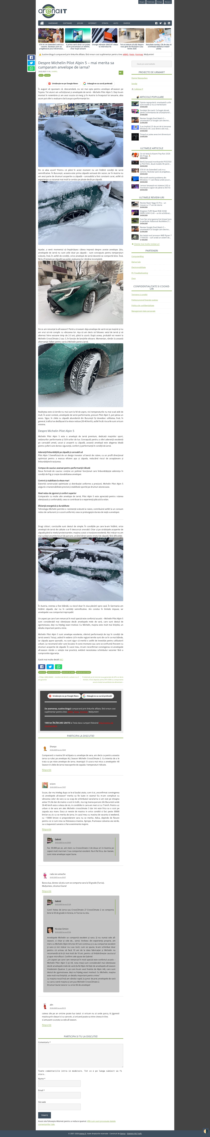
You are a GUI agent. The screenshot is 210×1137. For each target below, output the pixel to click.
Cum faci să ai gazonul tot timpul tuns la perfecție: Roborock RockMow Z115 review (156, 221)
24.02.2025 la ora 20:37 (58, 877)
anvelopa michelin (54, 672)
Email (41, 1090)
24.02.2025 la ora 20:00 (63, 843)
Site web (42, 1102)
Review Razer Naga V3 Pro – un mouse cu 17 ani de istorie (153, 204)
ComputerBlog (137, 256)
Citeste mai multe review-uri (147, 244)
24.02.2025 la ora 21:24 (63, 904)
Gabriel (58, 839)
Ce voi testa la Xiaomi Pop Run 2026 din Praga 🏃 (155, 154)
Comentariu (44, 1042)
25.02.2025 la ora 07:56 (63, 932)
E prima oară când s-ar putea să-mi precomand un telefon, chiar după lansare (78, 46)
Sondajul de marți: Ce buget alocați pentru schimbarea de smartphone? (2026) (155, 112)
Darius (123, 1133)
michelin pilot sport (83, 672)
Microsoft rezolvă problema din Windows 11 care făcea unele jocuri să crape (155, 179)
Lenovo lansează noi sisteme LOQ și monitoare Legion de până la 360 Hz (155, 186)
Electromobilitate (138, 267)
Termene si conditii (139, 294)
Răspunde (46, 770)
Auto (41, 75)
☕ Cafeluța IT (137, 89)
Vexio (131, 54)
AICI (61, 659)
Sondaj (134, 83)
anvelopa (42, 672)
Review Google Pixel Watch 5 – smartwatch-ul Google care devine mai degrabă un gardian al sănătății (154, 120)
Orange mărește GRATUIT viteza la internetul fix (105, 45)
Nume (41, 1078)
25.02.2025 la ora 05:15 (58, 1008)
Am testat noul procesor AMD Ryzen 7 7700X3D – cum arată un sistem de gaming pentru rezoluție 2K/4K (156, 237)
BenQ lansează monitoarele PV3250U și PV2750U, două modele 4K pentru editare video (155, 163)
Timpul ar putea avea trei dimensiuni (155, 134)
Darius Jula (135, 262)
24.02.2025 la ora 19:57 (58, 787)
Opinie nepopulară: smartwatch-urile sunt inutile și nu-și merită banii (155, 103)
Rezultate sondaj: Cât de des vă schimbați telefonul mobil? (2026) (158, 46)
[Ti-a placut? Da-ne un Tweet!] (31, 63)
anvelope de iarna (68, 672)
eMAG (125, 54)
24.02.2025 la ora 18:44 (58, 750)
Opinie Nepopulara (139, 78)
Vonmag (139, 54)
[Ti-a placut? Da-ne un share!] (31, 57)
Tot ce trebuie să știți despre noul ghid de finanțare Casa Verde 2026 (132, 46)
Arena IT (54, 11)
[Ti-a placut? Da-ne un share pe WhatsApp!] (31, 68)
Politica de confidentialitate (142, 305)
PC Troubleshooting (139, 273)
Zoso (133, 278)
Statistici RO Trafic (134, 1133)
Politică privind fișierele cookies (144, 300)
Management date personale (143, 311)
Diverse (47, 75)
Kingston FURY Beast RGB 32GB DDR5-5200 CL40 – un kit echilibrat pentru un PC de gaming (155, 213)
